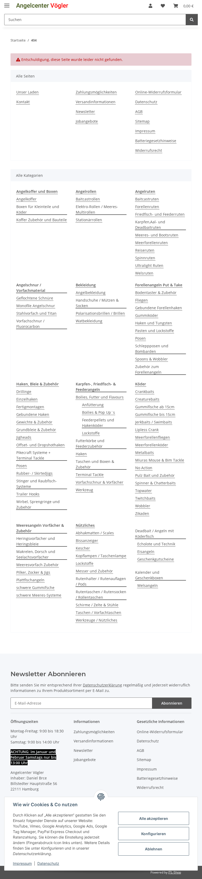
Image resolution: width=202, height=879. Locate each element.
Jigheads (23, 437)
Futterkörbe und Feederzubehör (90, 443)
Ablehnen (153, 849)
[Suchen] (192, 19)
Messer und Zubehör (94, 570)
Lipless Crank (147, 429)
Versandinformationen (95, 101)
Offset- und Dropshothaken (40, 444)
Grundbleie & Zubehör (36, 429)
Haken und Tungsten (153, 322)
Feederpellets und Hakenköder (98, 422)
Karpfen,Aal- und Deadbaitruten (150, 224)
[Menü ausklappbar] (6, 3)
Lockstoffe (91, 433)
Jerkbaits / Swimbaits (153, 422)
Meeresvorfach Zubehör (37, 564)
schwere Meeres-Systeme (38, 595)
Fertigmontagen (30, 406)
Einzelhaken (27, 399)
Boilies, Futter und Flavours (100, 397)
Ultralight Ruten (149, 265)
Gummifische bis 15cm (155, 414)
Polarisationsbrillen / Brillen (100, 313)
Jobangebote (87, 121)
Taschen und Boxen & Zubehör (95, 464)
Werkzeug (84, 489)
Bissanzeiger (87, 540)
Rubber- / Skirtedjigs (34, 473)
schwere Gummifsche (35, 587)
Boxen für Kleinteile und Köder (37, 209)
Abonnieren (171, 703)
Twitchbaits (145, 498)
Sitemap (142, 121)
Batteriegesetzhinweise (155, 140)
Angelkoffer (26, 199)
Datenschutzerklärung (102, 684)
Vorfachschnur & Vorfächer (99, 482)
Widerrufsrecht (148, 150)
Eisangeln (145, 551)
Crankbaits (144, 391)
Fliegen (141, 300)
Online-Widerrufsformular (158, 92)
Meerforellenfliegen (152, 437)
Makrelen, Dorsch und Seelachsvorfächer (35, 554)
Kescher (83, 548)
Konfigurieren (153, 833)
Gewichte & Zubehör (34, 422)
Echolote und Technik (156, 543)
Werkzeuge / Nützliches (96, 620)
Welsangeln (147, 585)
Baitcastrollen (88, 199)
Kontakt (23, 101)
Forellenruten (147, 206)
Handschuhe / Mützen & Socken (97, 303)
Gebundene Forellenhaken (158, 307)
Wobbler (142, 505)
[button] (150, 6)
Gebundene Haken (32, 414)
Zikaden (142, 513)
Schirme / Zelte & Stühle (97, 604)
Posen (140, 338)
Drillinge (23, 391)
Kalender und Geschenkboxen (149, 575)
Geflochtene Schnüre (34, 298)
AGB (139, 111)
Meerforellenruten (151, 242)
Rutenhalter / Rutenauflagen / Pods (101, 581)
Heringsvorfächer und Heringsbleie (35, 541)
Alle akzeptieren (153, 818)
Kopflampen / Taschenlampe (101, 555)
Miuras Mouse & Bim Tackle (159, 460)
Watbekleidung (89, 320)
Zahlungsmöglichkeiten (96, 92)
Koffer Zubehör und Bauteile (41, 219)
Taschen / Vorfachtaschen (98, 612)
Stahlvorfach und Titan (36, 313)
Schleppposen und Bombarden (151, 348)
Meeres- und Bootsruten (156, 234)
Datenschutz (48, 863)
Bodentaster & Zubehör (155, 292)
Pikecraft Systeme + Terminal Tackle (33, 455)
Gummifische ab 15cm (154, 406)
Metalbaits (144, 452)
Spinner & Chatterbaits (155, 482)
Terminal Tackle (90, 474)
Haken (81, 453)
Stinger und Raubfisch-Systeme (36, 483)
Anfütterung (93, 404)
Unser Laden (27, 92)
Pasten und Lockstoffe (154, 330)
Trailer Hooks (27, 494)
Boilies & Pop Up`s (98, 412)
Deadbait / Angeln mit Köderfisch (154, 533)
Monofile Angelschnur (35, 305)
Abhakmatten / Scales (95, 532)
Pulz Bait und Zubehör (155, 475)
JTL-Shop (174, 872)
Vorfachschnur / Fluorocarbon (30, 323)
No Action (143, 467)
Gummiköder (146, 315)
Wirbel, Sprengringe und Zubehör (38, 504)
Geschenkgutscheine (155, 559)
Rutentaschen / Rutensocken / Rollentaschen (101, 594)
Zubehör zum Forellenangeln (148, 369)
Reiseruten (144, 250)
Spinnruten (145, 257)
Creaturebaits (147, 399)
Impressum (22, 863)
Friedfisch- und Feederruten (160, 214)
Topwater (143, 490)
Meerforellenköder (151, 444)
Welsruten (144, 273)
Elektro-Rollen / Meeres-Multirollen (97, 209)
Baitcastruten (147, 199)
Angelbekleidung (90, 292)
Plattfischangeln (30, 579)
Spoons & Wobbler (151, 358)
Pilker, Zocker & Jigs (33, 572)
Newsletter (85, 111)
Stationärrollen (89, 219)
